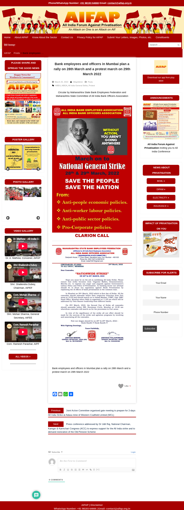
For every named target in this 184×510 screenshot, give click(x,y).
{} (94, 469)
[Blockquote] (83, 469)
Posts (90, 82)
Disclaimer (97, 505)
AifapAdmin (78, 82)
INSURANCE (160, 206)
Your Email (161, 283)
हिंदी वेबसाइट (9, 45)
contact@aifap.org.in (119, 3)
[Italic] (64, 469)
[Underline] (68, 469)
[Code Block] (87, 469)
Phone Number (161, 312)
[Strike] (72, 469)
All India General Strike (78, 85)
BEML (160, 181)
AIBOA (64, 85)
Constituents (162, 37)
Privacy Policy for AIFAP (90, 37)
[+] (97, 469)
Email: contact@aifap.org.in (114, 508)
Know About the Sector (44, 37)
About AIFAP (21, 37)
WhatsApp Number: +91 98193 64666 (75, 508)
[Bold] (60, 469)
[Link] (91, 469)
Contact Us (67, 37)
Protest (92, 85)
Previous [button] (8, 169)
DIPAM (160, 189)
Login (133, 452)
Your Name (161, 297)
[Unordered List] (79, 469)
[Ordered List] (75, 469)
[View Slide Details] (14, 157)
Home (7, 37)
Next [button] (38, 169)
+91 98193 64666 (89, 3)
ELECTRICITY (160, 198)
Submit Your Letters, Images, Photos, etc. (129, 37)
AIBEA (58, 85)
